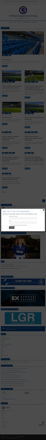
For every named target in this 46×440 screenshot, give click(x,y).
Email (10, 220)
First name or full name (13, 216)
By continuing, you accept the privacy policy (18, 225)
